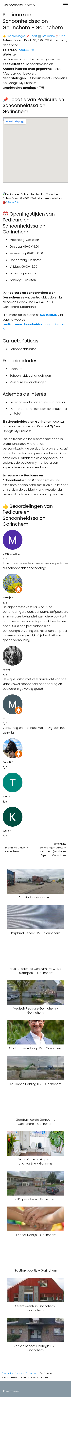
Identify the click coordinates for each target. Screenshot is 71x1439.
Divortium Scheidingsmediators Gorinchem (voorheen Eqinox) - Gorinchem (52, 849)
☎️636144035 (11, 202)
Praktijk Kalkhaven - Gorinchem (16, 849)
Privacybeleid (11, 1391)
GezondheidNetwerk (19, 5)
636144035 (26, 50)
